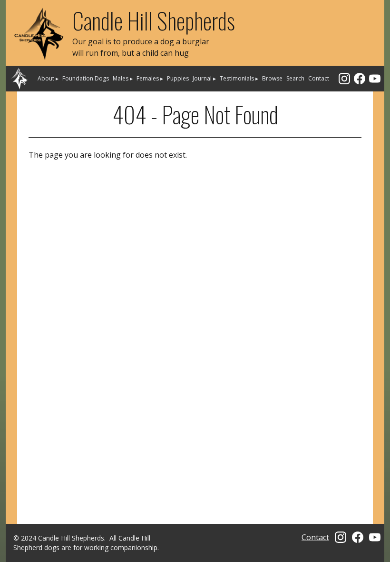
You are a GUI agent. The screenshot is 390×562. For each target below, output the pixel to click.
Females (149, 78)
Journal (204, 78)
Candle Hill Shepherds (153, 20)
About (48, 78)
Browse (272, 78)
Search (295, 78)
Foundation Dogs (85, 78)
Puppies (178, 78)
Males (123, 78)
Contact (318, 78)
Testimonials (239, 78)
